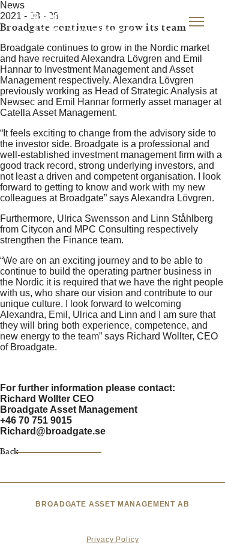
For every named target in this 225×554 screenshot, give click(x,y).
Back (9, 451)
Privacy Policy (112, 539)
